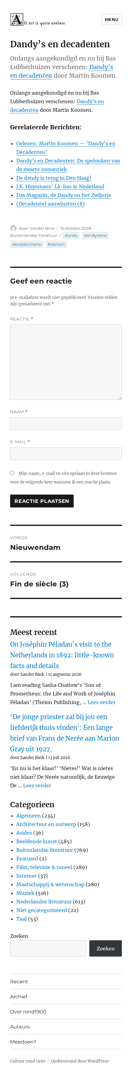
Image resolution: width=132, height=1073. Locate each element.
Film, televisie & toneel (44, 867)
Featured (27, 859)
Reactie (21, 319)
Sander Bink (42, 228)
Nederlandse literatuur (44, 902)
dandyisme (95, 235)
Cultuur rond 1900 (27, 1061)
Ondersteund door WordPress (80, 1061)
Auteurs (20, 1027)
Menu (111, 19)
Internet (26, 876)
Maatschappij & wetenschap (50, 884)
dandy (71, 235)
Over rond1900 (28, 1012)
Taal (21, 919)
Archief (18, 997)
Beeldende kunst (36, 841)
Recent (19, 982)
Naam (19, 411)
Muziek (25, 893)
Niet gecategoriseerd (41, 910)
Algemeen (28, 816)
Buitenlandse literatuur (33, 235)
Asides (24, 833)
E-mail (20, 441)
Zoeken (19, 936)
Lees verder (101, 702)
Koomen (56, 244)
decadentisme (26, 244)
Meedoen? (23, 1042)
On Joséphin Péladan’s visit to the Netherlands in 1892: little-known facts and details (62, 655)
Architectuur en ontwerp (46, 824)
